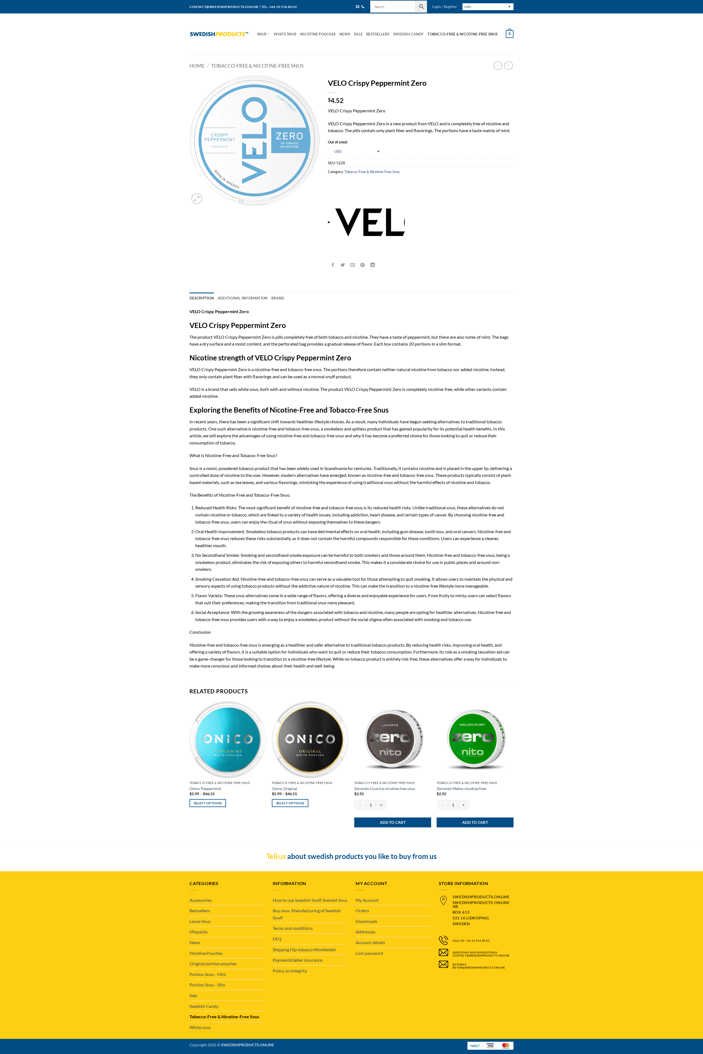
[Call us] (362, 7)
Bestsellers (377, 34)
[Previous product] (508, 65)
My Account (367, 900)
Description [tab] (201, 298)
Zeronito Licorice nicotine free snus (384, 788)
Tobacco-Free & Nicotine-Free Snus (462, 34)
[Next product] (497, 65)
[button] (444, 6)
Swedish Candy (408, 34)
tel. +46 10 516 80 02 (279, 7)
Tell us (276, 856)
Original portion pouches (213, 963)
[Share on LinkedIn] (372, 265)
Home (197, 66)
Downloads (366, 921)
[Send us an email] (357, 7)
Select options (208, 803)
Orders (362, 910)
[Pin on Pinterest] (362, 265)
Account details (370, 942)
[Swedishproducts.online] (219, 34)
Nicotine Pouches (318, 34)
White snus (285, 34)
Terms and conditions (293, 928)
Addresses (365, 931)
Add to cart (393, 822)
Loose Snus (200, 921)
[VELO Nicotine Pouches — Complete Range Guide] (366, 222)
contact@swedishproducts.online (224, 7)
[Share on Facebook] (332, 265)
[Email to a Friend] (352, 265)
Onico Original (284, 788)
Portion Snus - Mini (207, 974)
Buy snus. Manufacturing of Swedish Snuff (307, 914)
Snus (261, 34)
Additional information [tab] (243, 298)
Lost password (369, 953)
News (344, 34)
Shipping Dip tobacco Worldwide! (304, 949)
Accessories (200, 900)
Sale (358, 34)
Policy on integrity (290, 970)
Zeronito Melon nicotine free (461, 788)
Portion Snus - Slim (207, 984)
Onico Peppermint (205, 788)
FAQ (277, 938)
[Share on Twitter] (342, 265)
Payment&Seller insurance (297, 960)
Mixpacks (198, 931)
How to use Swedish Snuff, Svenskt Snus (310, 900)
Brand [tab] (277, 298)
